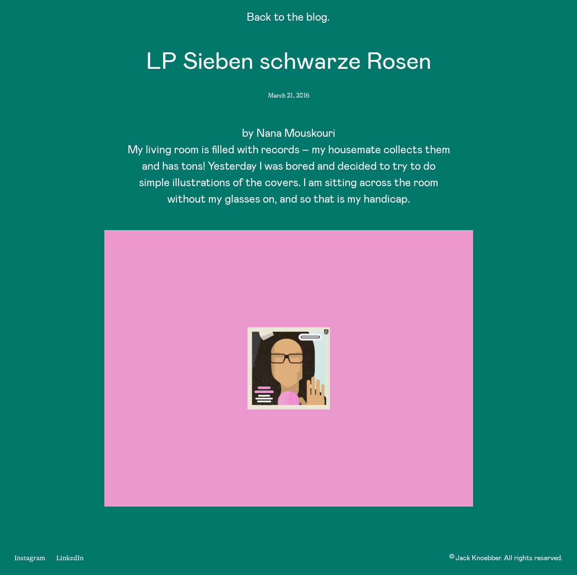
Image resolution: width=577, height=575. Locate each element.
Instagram (29, 558)
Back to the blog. (288, 18)
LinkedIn (70, 558)
